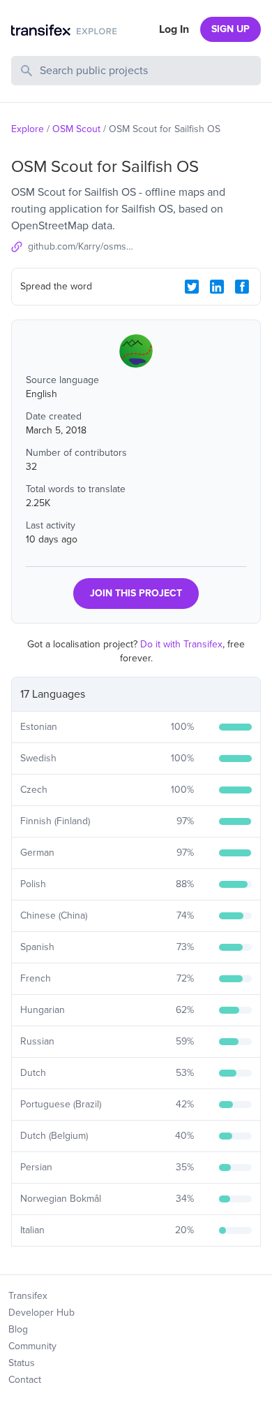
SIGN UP (230, 29)
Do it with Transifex (181, 644)
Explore (27, 129)
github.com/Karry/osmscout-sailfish (82, 246)
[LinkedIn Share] (216, 286)
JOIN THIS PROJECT (136, 593)
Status (21, 1363)
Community (32, 1346)
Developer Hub (41, 1313)
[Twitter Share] (191, 286)
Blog (18, 1329)
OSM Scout (76, 129)
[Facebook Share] (242, 286)
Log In (174, 29)
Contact (24, 1380)
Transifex (27, 1296)
